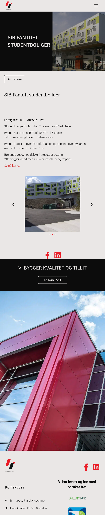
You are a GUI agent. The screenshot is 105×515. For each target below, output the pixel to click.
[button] (96, 5)
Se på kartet (12, 165)
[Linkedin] (57, 255)
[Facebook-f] (47, 255)
